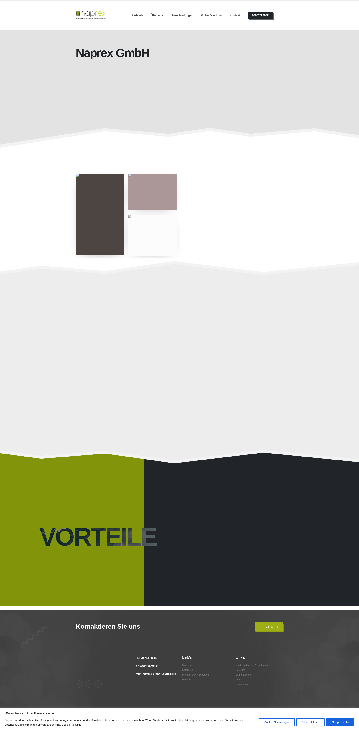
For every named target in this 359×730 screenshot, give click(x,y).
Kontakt (234, 15)
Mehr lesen (192, 149)
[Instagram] (88, 684)
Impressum (242, 684)
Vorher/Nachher (211, 15)
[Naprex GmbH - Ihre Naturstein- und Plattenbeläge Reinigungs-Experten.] (91, 15)
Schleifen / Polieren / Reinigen (110, 339)
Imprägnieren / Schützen (175, 339)
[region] (179, 719)
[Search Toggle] (281, 15)
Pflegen (228, 339)
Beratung (230, 399)
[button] (134, 362)
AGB (238, 679)
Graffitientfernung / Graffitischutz (98, 397)
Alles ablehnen (310, 722)
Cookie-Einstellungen (276, 722)
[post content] (109, 334)
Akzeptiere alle (340, 722)
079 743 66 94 (260, 15)
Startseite (137, 15)
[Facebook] (79, 684)
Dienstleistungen (182, 15)
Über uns (157, 15)
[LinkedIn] (98, 684)
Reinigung (187, 670)
